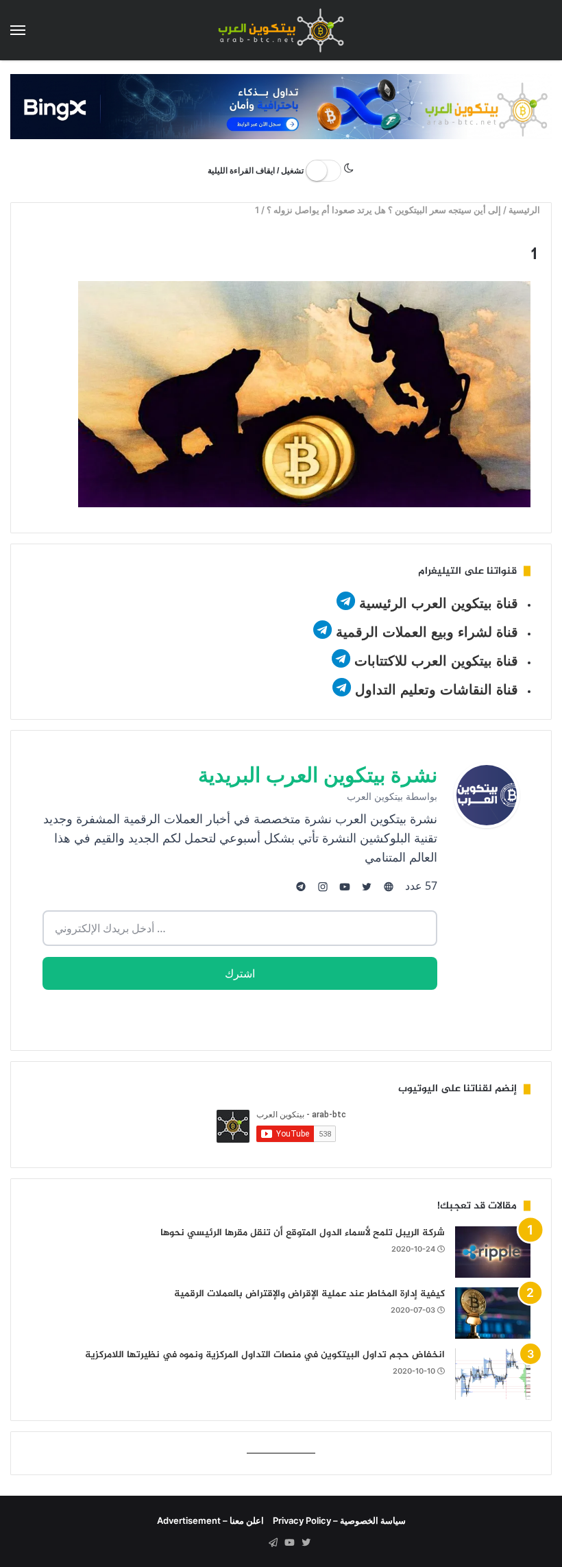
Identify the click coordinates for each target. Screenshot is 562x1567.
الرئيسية (526, 209)
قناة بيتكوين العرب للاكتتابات (434, 660)
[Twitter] (305, 1543)
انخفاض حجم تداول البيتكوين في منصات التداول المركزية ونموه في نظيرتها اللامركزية (265, 1355)
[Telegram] (273, 1543)
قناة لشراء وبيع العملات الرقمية (427, 632)
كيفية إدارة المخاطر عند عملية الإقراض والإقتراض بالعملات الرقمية (309, 1294)
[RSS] (256, 1543)
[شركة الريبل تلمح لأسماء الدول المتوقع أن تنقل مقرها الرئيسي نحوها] (492, 1252)
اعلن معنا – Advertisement (210, 1520)
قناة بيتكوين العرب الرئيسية (438, 603)
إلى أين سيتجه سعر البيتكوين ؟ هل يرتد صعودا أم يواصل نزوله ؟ (384, 209)
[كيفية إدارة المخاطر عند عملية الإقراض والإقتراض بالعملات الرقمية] (492, 1313)
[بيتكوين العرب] (281, 30)
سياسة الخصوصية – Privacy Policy (339, 1520)
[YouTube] (289, 1543)
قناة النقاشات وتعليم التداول (436, 689)
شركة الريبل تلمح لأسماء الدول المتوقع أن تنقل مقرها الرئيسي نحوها (302, 1233)
